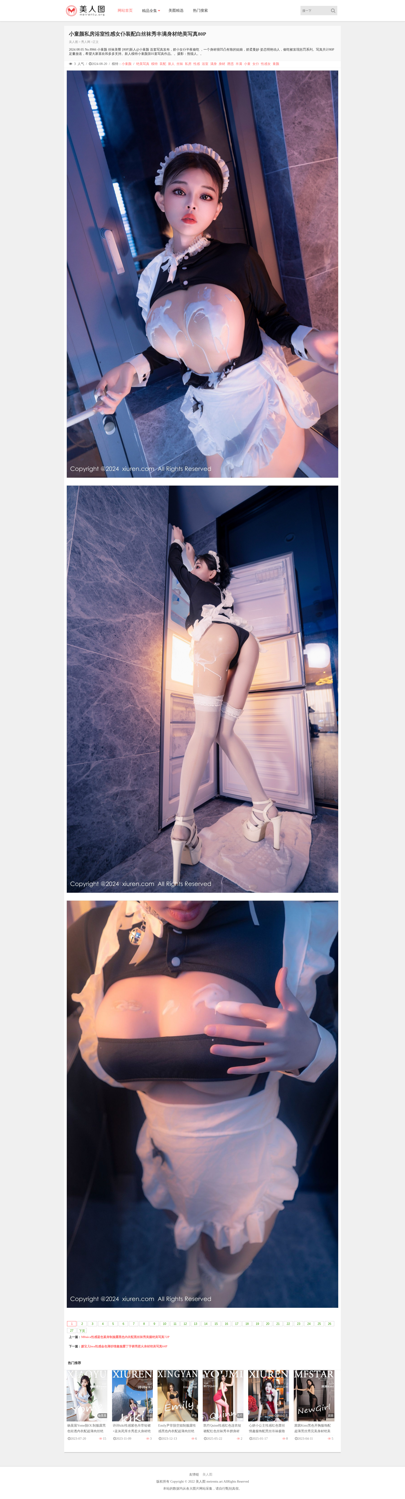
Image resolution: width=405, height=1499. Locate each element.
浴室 (205, 64)
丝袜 (179, 64)
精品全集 (149, 11)
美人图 (73, 42)
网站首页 (125, 10)
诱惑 (230, 64)
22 (288, 1324)
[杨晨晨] (87, 1400)
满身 (213, 64)
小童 (247, 64)
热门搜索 (200, 10)
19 (257, 1324)
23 (298, 1324)
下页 (82, 1331)
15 (216, 1324)
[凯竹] (223, 1400)
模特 (154, 64)
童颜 (276, 64)
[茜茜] (314, 1400)
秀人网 (85, 42)
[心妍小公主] (268, 1400)
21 (278, 1324)
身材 (222, 64)
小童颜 (126, 64)
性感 (196, 64)
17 (236, 1324)
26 (329, 1324)
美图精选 (176, 10)
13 (195, 1324)
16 (226, 1324)
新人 (171, 64)
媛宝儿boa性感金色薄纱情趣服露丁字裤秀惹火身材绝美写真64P (124, 1346)
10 (164, 1324)
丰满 (239, 64)
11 (174, 1324)
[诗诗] (132, 1400)
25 (319, 1324)
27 (71, 1330)
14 (205, 1324)
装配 (163, 64)
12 (185, 1324)
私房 (188, 64)
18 (247, 1324)
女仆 (255, 64)
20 (267, 1324)
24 (309, 1324)
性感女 (266, 64)
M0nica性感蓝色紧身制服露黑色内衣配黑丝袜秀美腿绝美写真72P (125, 1337)
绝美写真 (142, 64)
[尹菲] (178, 1400)
